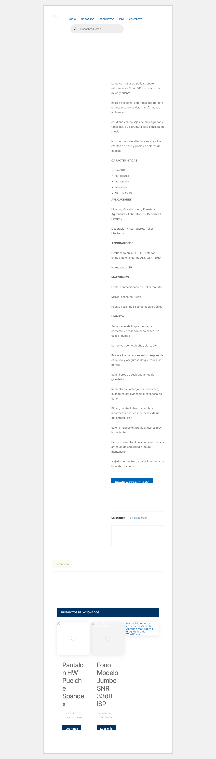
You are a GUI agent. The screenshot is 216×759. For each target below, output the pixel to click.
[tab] (62, 564)
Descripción (62, 564)
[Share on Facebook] (122, 532)
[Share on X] (132, 532)
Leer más (72, 728)
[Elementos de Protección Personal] (56, 16)
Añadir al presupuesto (132, 481)
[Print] (137, 539)
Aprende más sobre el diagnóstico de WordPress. (140, 631)
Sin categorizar (138, 517)
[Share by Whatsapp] (142, 532)
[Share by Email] (153, 532)
